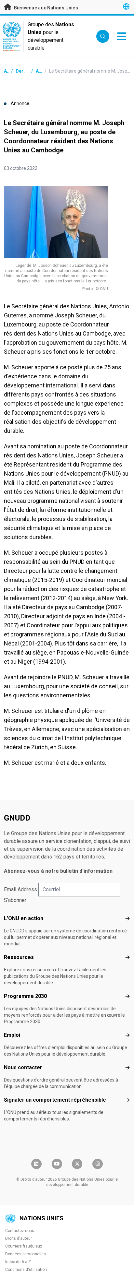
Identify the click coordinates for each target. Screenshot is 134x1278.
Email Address (20, 889)
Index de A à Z (18, 1262)
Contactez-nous (19, 1230)
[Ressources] (127, 957)
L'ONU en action (23, 918)
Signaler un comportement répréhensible (55, 1100)
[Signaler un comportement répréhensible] (127, 1100)
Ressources (19, 957)
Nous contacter (23, 1067)
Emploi (12, 1035)
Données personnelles (25, 1254)
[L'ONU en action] (127, 918)
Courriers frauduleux (23, 1246)
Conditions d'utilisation (26, 1269)
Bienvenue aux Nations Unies (45, 7)
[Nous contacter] (127, 1067)
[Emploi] (127, 1035)
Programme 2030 (25, 996)
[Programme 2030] (127, 996)
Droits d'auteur (18, 1238)
